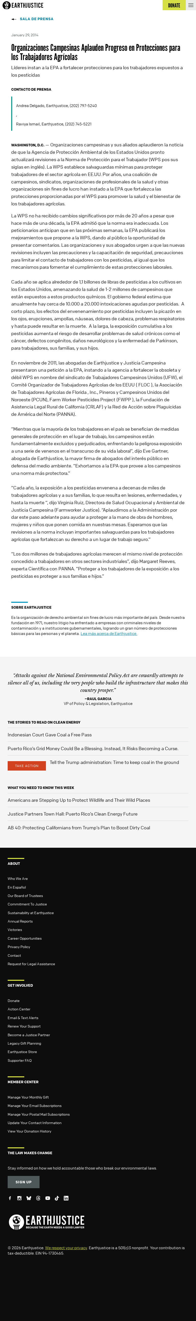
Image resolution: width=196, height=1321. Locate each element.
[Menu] (191, 5)
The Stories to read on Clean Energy (44, 722)
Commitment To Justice (27, 904)
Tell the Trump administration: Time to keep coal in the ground (114, 762)
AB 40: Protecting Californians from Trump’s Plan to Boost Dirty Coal (79, 827)
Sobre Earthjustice (31, 607)
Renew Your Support (24, 1026)
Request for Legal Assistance (31, 963)
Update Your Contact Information (35, 1122)
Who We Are (18, 878)
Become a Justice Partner (29, 1034)
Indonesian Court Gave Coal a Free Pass (50, 734)
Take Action (27, 766)
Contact (14, 955)
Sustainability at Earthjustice (31, 912)
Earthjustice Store (22, 1051)
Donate (14, 1000)
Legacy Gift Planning (24, 1043)
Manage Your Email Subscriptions (35, 1105)
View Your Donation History (29, 1131)
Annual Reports (20, 921)
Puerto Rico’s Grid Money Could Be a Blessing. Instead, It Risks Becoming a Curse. (93, 748)
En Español (17, 887)
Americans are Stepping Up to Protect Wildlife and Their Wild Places (79, 800)
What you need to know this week (41, 787)
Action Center (19, 1009)
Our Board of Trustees (25, 895)
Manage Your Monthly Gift (28, 1097)
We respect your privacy (66, 1247)
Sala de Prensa (37, 18)
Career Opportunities (25, 938)
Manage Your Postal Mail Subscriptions (39, 1114)
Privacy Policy (19, 946)
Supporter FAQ (20, 1060)
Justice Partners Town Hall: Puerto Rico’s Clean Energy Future (73, 814)
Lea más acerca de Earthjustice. (109, 633)
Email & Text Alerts (23, 1017)
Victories (15, 929)
